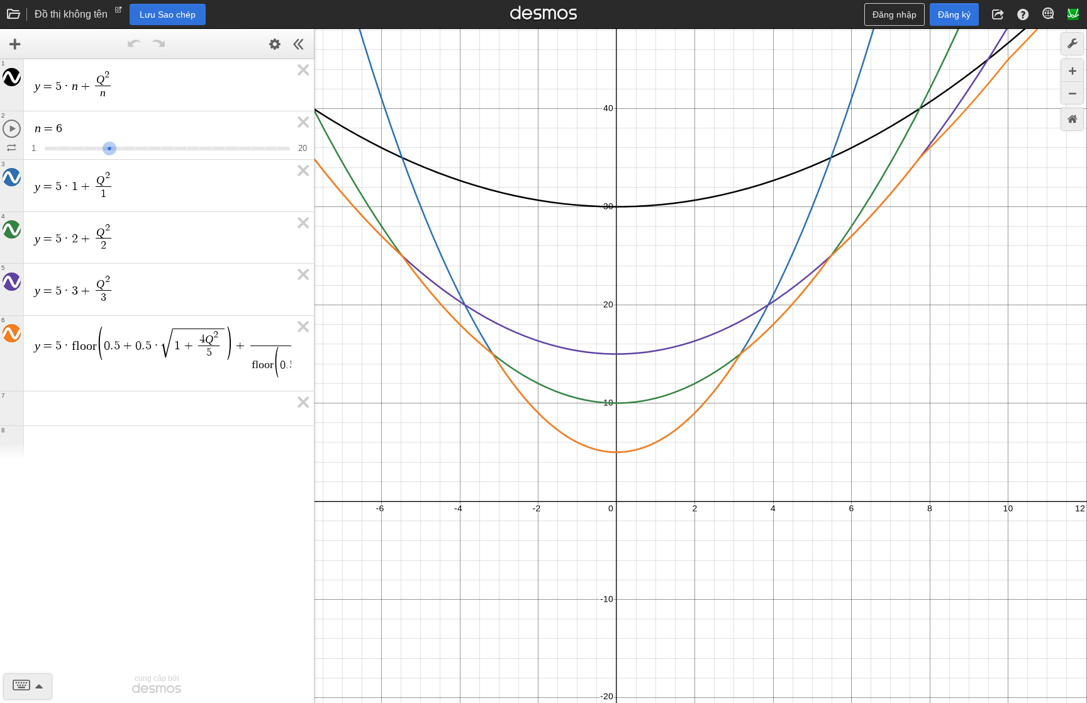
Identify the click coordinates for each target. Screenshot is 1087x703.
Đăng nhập (894, 14)
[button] (997, 14)
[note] (118, 12)
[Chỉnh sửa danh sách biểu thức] (274, 44)
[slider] (109, 147)
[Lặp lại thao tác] (158, 44)
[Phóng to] (1072, 70)
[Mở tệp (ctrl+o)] (13, 14)
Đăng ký (954, 14)
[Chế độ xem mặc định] (1072, 119)
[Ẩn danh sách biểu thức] (298, 44)
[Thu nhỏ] (1072, 93)
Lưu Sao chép (168, 14)
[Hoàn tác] (134, 44)
